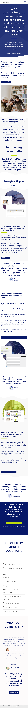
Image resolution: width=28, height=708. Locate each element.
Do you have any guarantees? (13, 586)
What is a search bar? (10, 607)
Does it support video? (11, 611)
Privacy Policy (21, 705)
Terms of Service (14, 706)
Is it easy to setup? (10, 581)
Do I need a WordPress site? (12, 564)
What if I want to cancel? (11, 603)
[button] (14, 564)
